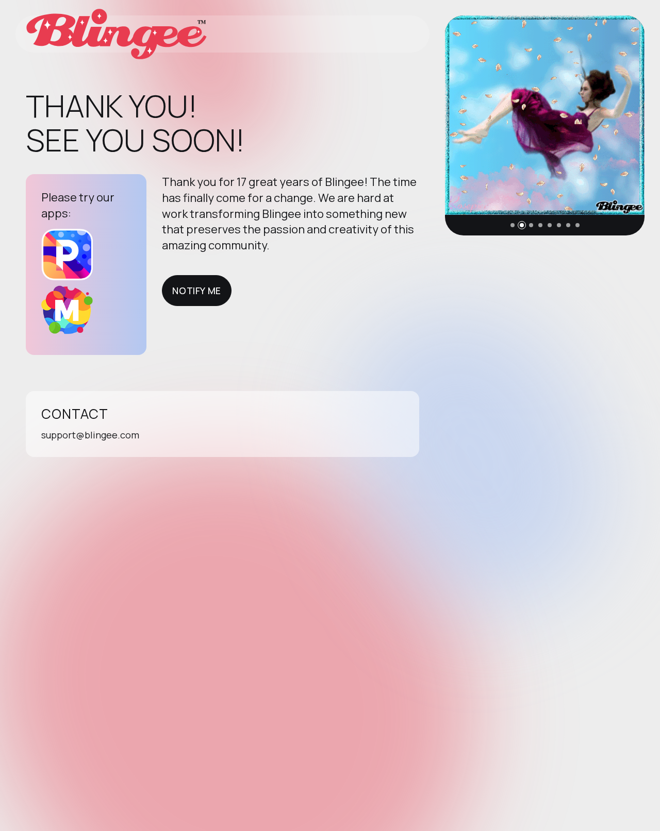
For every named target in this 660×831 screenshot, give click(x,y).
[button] (512, 225)
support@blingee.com (90, 435)
